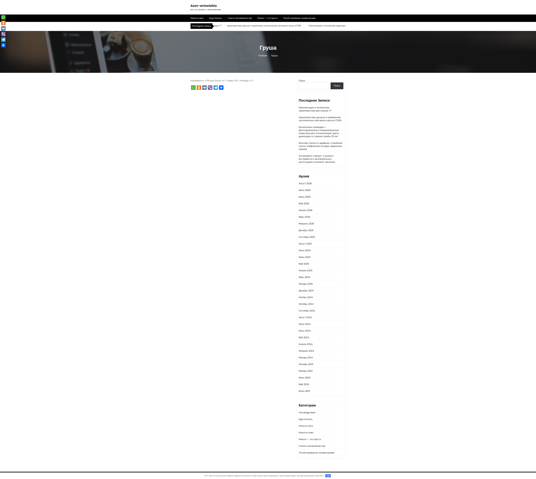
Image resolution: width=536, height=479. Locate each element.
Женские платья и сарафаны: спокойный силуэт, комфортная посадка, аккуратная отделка (320, 146)
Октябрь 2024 (306, 304)
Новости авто (197, 18)
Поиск (302, 80)
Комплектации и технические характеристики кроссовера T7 (326, 25)
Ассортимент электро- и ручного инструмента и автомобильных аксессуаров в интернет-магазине (317, 159)
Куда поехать (215, 18)
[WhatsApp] (3, 17)
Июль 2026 (305, 190)
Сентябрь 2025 (307, 237)
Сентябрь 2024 (307, 310)
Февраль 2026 (306, 223)
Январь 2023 (306, 371)
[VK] (3, 28)
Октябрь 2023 (306, 364)
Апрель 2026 (305, 210)
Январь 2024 (306, 357)
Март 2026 (304, 217)
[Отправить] (3, 45)
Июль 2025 (305, 250)
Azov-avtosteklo (204, 6)
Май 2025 (304, 263)
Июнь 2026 (305, 196)
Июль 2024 (305, 324)
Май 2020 (304, 384)
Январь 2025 (306, 284)
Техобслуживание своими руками (299, 18)
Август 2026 (305, 183)
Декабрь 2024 (306, 290)
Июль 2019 (304, 391)
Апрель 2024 (306, 344)
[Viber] (3, 34)
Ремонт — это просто (267, 18)
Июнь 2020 (305, 377)
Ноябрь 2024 (306, 297)
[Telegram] (3, 39)
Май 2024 (304, 337)
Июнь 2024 (305, 330)
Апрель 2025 (305, 270)
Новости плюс (306, 432)
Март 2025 (304, 277)
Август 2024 (305, 317)
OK (328, 476)
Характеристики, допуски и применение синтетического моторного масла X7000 (253, 25)
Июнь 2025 (305, 257)
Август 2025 (305, 243)
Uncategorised (307, 412)
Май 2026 (304, 203)
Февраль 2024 (306, 350)
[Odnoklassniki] (3, 23)
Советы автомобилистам (240, 18)
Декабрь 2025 (306, 230)
